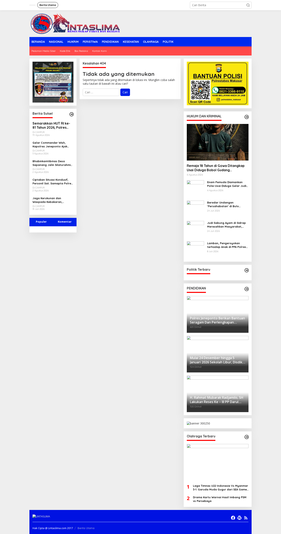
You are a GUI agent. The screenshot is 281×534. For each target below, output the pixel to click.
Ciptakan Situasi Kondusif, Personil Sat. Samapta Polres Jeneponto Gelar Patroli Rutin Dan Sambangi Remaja (53, 181)
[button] (248, 5)
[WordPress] (239, 517)
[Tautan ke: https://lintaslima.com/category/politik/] (246, 270)
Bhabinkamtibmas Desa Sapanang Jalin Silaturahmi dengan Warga (52, 163)
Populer (41, 221)
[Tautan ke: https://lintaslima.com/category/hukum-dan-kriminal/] (246, 116)
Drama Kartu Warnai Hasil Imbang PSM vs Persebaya (219, 499)
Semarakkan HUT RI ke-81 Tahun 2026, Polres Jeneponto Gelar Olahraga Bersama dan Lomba (51, 125)
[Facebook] (233, 517)
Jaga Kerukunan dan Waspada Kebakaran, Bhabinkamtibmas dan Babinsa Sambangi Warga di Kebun (52, 200)
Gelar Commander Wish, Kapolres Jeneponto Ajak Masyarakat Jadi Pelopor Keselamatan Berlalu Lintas (51, 144)
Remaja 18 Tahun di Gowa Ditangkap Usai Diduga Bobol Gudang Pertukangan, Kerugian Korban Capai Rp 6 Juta (216, 168)
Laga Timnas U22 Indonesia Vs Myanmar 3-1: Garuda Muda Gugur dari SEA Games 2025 (220, 487)
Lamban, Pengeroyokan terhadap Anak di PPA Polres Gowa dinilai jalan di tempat (226, 245)
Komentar (65, 221)
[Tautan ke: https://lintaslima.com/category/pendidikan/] (246, 289)
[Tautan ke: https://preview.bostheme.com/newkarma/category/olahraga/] (246, 437)
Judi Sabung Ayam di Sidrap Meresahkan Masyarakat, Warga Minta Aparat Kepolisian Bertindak (226, 224)
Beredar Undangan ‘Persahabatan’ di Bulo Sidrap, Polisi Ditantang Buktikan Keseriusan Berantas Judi (227, 204)
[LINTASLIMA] (76, 23)
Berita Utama (86, 528)
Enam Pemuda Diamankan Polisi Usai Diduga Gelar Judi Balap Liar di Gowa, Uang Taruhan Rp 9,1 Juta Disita (226, 184)
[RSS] (245, 517)
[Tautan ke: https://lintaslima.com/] (71, 114)
